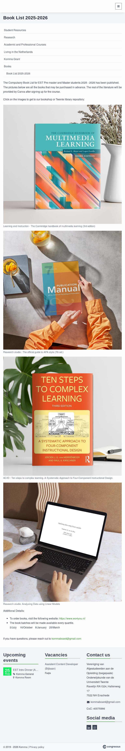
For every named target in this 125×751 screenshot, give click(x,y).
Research (9, 37)
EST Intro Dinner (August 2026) (25, 670)
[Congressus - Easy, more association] (111, 747)
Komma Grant (12, 59)
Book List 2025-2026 (18, 73)
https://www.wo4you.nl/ (72, 618)
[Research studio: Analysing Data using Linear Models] (62, 542)
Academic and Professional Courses (25, 44)
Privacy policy (36, 747)
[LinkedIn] (89, 727)
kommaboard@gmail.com (66, 638)
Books (7, 66)
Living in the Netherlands (18, 52)
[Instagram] (94, 727)
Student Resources (15, 30)
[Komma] (17, 6)
